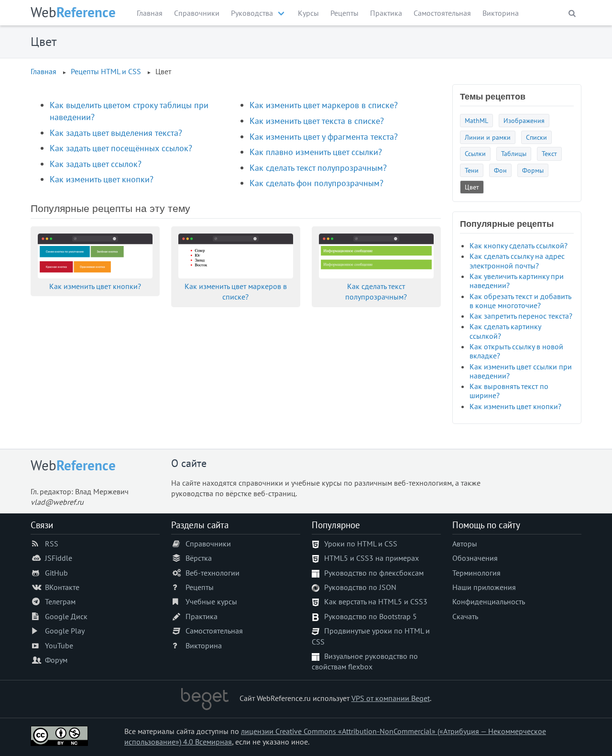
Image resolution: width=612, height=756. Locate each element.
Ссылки (475, 153)
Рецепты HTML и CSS (106, 71)
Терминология (476, 573)
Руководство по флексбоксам (374, 573)
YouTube (59, 645)
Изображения (524, 120)
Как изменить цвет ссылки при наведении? (521, 371)
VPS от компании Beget (390, 698)
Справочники (196, 13)
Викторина (500, 13)
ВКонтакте (62, 587)
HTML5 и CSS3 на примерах (371, 558)
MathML (476, 120)
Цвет (472, 186)
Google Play (65, 630)
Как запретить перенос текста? (521, 316)
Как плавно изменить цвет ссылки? (316, 151)
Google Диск (66, 616)
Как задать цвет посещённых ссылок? (121, 148)
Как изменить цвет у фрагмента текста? (324, 136)
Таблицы (513, 153)
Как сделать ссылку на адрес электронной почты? (517, 260)
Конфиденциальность (488, 601)
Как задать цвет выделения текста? (116, 132)
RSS (51, 543)
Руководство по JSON (360, 587)
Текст (549, 153)
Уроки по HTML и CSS (360, 543)
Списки (536, 137)
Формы (533, 170)
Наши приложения (484, 587)
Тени (472, 170)
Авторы (464, 543)
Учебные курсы (211, 601)
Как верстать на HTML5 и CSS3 (375, 601)
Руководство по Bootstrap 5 (370, 616)
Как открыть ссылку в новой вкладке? (516, 351)
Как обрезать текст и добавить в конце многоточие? (520, 300)
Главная (150, 13)
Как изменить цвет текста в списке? (317, 120)
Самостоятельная (442, 13)
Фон (500, 170)
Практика (386, 13)
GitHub (56, 573)
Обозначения (475, 558)
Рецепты (344, 13)
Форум (56, 660)
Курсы (308, 13)
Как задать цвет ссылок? (96, 163)
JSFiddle (58, 558)
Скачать (465, 616)
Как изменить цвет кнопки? (101, 179)
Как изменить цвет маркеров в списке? (324, 105)
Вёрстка (199, 558)
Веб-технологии (213, 573)
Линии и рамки (488, 137)
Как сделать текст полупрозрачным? (318, 167)
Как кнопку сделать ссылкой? (519, 245)
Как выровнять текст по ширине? (509, 390)
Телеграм (60, 601)
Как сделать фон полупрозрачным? (316, 183)
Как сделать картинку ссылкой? (505, 331)
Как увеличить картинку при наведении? (517, 280)
